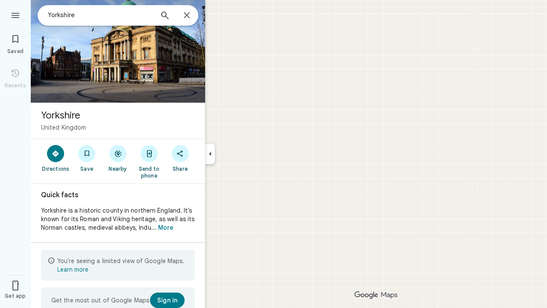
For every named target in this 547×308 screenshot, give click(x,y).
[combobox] (100, 15)
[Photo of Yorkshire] (118, 51)
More (166, 227)
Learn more (72, 269)
